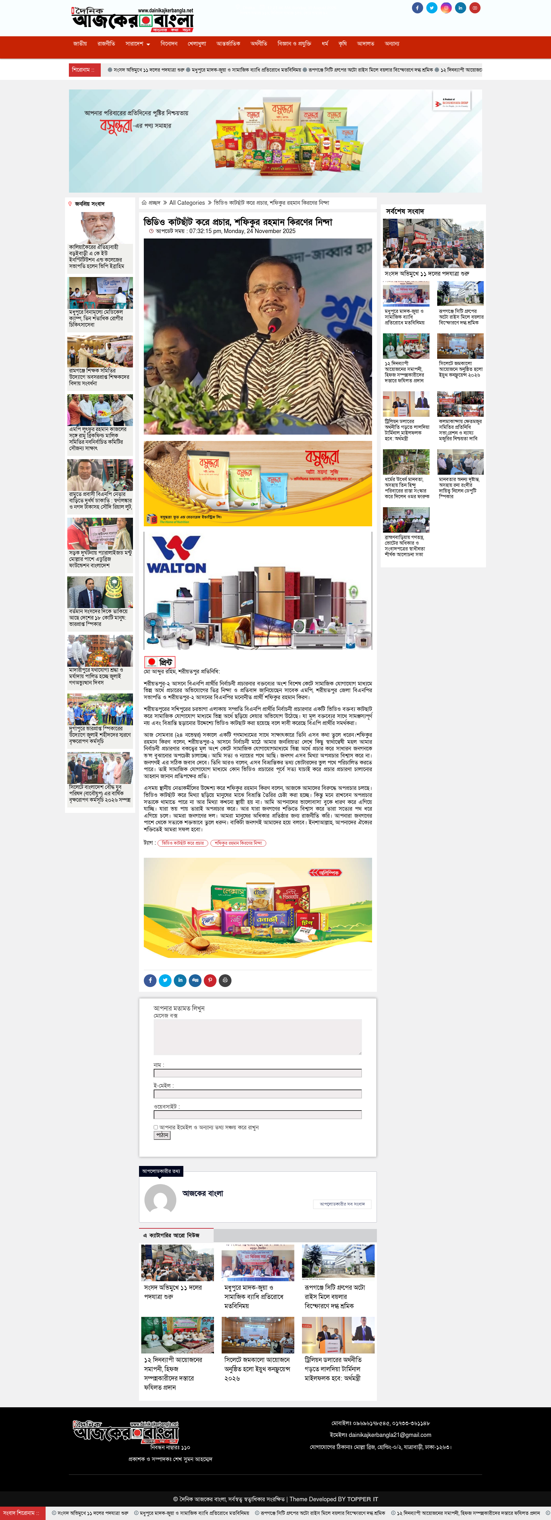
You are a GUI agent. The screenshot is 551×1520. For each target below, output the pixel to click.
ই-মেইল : (164, 1086)
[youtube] (475, 8)
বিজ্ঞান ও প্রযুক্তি (294, 43)
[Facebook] (150, 980)
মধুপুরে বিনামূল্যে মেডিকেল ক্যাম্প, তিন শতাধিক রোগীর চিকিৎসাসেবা (96, 319)
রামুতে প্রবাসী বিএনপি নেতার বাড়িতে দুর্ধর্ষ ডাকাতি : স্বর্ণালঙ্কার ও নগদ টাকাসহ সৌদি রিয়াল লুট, (100, 501)
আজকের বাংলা (203, 1193)
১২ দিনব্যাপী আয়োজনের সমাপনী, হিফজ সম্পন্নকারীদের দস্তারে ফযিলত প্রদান (404, 372)
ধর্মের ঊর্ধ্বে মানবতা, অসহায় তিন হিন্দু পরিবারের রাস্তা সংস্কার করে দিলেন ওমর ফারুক (407, 488)
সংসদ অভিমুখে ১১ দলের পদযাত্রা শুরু (427, 274)
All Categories (187, 203)
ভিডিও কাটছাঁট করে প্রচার (183, 843)
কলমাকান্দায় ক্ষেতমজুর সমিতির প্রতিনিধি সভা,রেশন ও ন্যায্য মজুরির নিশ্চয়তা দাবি (460, 430)
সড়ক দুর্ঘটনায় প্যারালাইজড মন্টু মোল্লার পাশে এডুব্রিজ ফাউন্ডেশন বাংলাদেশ (100, 559)
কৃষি (343, 43)
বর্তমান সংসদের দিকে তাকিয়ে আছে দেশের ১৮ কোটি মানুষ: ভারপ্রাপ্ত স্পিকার (98, 618)
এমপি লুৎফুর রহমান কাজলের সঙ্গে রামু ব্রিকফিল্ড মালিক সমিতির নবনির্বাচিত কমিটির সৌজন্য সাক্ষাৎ (97, 439)
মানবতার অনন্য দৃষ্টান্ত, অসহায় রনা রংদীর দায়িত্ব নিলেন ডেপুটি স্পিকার (459, 488)
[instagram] (448, 8)
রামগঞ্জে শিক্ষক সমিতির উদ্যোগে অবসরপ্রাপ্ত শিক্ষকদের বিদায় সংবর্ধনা (99, 377)
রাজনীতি (106, 43)
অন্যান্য (392, 43)
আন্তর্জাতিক (228, 43)
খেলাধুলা (197, 43)
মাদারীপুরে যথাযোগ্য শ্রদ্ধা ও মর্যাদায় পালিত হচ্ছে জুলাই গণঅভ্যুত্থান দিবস (96, 676)
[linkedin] (462, 8)
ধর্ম (325, 43)
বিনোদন (169, 43)
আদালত (365, 43)
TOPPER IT (362, 1499)
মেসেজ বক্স (166, 1015)
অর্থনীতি (259, 43)
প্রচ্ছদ (154, 203)
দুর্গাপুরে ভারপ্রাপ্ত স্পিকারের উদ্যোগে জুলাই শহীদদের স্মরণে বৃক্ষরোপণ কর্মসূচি (100, 735)
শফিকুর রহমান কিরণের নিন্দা (238, 843)
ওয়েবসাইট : (167, 1107)
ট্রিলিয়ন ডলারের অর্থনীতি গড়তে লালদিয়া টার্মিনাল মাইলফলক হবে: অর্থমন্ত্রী (333, 1369)
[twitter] (433, 8)
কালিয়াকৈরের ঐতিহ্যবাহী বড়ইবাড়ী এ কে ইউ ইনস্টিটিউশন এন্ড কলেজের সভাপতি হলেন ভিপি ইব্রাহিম (96, 257)
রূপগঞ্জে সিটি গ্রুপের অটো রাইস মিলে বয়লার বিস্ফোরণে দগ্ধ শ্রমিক (335, 1297)
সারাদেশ (134, 43)
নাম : (159, 1065)
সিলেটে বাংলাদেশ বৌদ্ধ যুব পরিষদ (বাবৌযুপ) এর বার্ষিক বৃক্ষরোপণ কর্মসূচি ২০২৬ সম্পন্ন (99, 794)
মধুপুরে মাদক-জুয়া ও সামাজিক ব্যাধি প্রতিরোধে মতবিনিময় (253, 1297)
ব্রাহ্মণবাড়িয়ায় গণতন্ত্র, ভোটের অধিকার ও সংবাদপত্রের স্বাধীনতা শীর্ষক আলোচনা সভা (405, 546)
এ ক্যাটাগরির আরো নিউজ (171, 1235)
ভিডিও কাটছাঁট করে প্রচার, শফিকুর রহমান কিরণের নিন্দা (271, 203)
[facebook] (419, 8)
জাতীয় (80, 43)
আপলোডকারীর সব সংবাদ (342, 1204)
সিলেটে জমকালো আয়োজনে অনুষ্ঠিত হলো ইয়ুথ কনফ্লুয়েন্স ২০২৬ (257, 1369)
